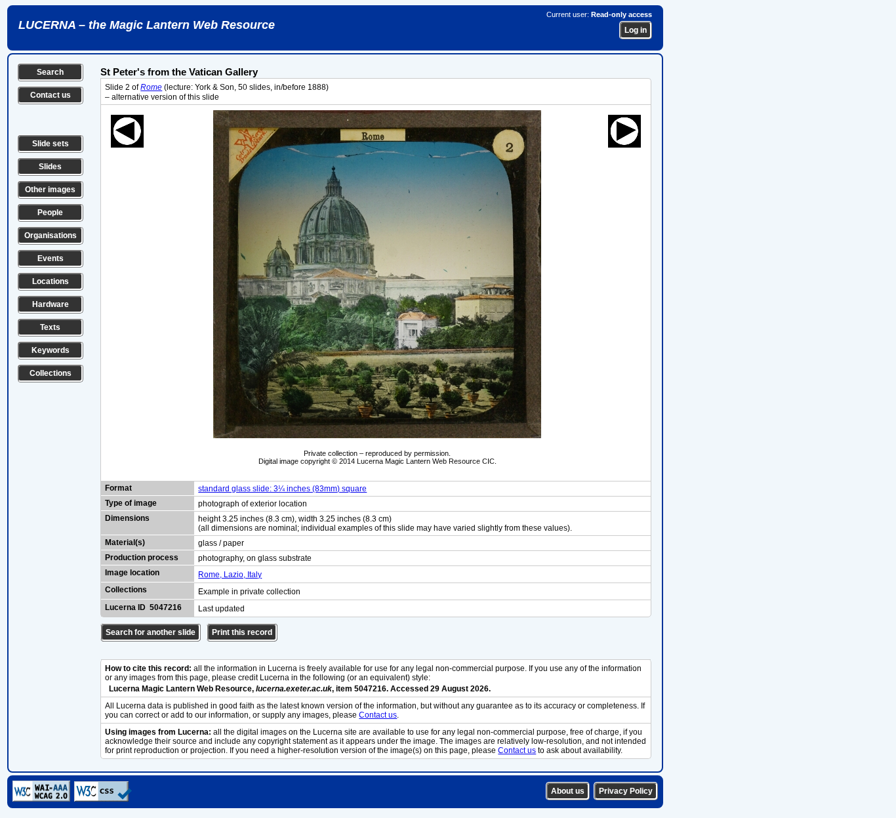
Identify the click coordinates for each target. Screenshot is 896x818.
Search (50, 72)
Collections (50, 373)
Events (50, 258)
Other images (50, 189)
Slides (50, 166)
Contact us (50, 95)
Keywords (50, 350)
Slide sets (50, 143)
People (50, 212)
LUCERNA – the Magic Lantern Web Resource (146, 24)
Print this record (242, 632)
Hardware (50, 304)
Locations (50, 281)
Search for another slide (150, 632)
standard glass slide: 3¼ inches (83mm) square (282, 488)
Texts (50, 327)
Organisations (50, 235)
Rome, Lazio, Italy (230, 574)
